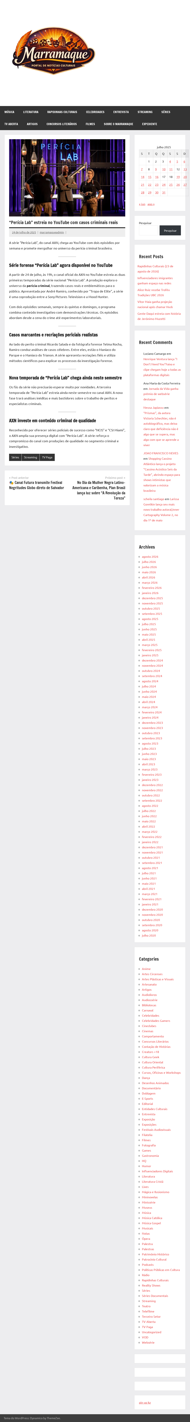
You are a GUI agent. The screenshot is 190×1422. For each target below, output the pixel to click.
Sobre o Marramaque (118, 124)
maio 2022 (149, 821)
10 (164, 169)
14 (142, 176)
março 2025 (150, 644)
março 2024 (150, 707)
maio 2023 (149, 759)
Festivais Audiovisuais (156, 1129)
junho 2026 (149, 567)
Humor (146, 1166)
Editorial (147, 1103)
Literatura (30, 112)
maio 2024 (149, 696)
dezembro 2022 (152, 785)
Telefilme (148, 1311)
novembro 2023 (152, 728)
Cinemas (147, 1031)
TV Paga (47, 457)
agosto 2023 (150, 743)
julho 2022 (149, 811)
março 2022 (150, 831)
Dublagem (148, 1093)
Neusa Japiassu (153, 407)
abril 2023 (148, 764)
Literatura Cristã (152, 1181)
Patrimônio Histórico (155, 1254)
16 (156, 176)
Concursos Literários (62, 124)
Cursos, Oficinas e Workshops (161, 1072)
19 (178, 176)
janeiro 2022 (150, 842)
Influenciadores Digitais (157, 1171)
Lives (145, 1186)
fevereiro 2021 (152, 899)
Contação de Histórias (156, 1046)
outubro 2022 (151, 795)
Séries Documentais (155, 1295)
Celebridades (95, 112)
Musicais (147, 1228)
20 (185, 176)
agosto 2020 (150, 930)
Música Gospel (151, 1223)
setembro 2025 (152, 613)
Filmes (90, 124)
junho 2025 (149, 629)
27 (185, 184)
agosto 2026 (150, 556)
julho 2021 (149, 873)
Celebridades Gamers (156, 1020)
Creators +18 (150, 1052)
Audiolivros (149, 994)
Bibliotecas (149, 1005)
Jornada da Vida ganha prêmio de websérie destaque (160, 394)
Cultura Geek (150, 1057)
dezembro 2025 (152, 598)
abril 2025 (148, 639)
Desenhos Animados (155, 1083)
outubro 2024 (151, 670)
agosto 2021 (150, 868)
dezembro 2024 (152, 660)
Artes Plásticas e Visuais (158, 979)
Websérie (148, 1342)
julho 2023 (149, 748)
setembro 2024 (152, 676)
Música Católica (152, 1218)
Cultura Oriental (152, 1062)
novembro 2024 (152, 665)
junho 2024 (149, 691)
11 (171, 169)
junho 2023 (149, 753)
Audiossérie (150, 1000)
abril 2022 (148, 826)
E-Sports (147, 1098)
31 (164, 192)
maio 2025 (149, 634)
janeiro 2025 (150, 655)
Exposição (148, 1119)
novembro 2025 (152, 603)
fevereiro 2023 (152, 774)
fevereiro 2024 (152, 712)
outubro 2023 (151, 733)
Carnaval (147, 1010)
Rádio (145, 1275)
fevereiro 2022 (152, 837)
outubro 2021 (151, 857)
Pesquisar (145, 223)
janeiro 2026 (150, 593)
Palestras (148, 1249)
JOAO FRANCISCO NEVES (160, 453)
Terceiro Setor (151, 1316)
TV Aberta (11, 124)
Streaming (145, 112)
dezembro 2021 (152, 847)
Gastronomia (150, 1155)
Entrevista (121, 112)
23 (156, 184)
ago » (151, 204)
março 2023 (150, 769)
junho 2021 (149, 878)
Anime (146, 968)
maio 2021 (149, 883)
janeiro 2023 (150, 779)
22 (149, 184)
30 (156, 192)
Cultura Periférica (153, 1067)
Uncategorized (151, 1332)
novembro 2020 (152, 914)
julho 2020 (149, 935)
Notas (146, 1233)
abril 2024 (148, 702)
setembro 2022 (152, 800)
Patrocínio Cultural (154, 1259)
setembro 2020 (152, 925)
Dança (146, 1077)
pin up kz (145, 1402)
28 (142, 192)
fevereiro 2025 (152, 650)
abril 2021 (148, 888)
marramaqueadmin (52, 232)
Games (146, 1150)
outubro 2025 (151, 608)
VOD (145, 1337)
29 (149, 192)
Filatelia (147, 1135)
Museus (147, 1207)
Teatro (146, 1306)
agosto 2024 (150, 681)
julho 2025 (149, 624)
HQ (144, 1161)
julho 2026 (149, 561)
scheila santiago (153, 499)
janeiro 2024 (150, 717)
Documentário (151, 1088)
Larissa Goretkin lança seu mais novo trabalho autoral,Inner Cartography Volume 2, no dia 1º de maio (161, 509)
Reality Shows (151, 1285)
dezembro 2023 (152, 722)
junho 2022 (149, 816)
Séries (165, 112)
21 (142, 184)
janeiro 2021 (150, 904)
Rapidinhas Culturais (62, 112)
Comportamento (153, 1036)
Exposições (149, 1124)
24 (164, 184)
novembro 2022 (152, 790)
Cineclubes (149, 1026)
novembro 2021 (152, 852)
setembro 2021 (152, 862)
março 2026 (150, 582)
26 (178, 184)
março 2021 (150, 894)
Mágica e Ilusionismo (155, 1192)
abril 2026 (148, 577)
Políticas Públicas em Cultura (161, 1269)
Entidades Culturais (154, 1109)
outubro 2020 (151, 920)
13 (185, 169)
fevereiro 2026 (152, 587)
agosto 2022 (150, 805)
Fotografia (149, 1145)
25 (171, 184)
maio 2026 (149, 572)
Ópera (146, 1238)
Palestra (147, 1244)
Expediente (149, 124)
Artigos (32, 124)
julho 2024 (149, 686)
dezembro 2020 (152, 909)
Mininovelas (150, 1197)
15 (149, 176)
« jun (142, 204)
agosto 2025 (150, 619)
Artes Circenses (152, 974)
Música (9, 112)
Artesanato (149, 984)
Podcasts (148, 1264)
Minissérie (148, 1202)
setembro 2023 (152, 738)
